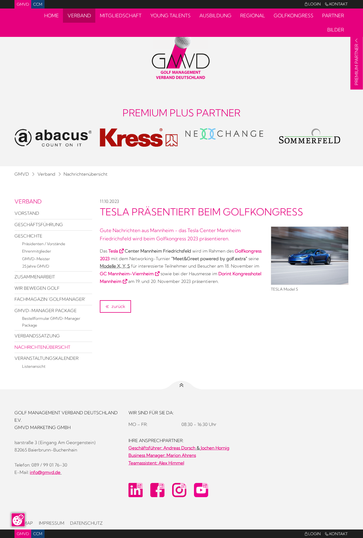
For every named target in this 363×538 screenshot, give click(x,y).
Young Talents (170, 15)
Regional (252, 15)
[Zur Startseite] (181, 56)
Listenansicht (33, 366)
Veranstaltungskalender (46, 358)
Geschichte (28, 236)
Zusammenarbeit (34, 276)
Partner (333, 15)
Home (51, 15)
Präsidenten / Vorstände (43, 243)
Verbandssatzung (37, 336)
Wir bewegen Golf (37, 288)
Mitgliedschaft (121, 15)
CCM (37, 4)
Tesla (113, 251)
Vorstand (26, 213)
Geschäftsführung (38, 224)
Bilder (335, 30)
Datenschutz (86, 523)
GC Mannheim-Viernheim (127, 273)
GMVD (23, 4)
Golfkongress (293, 15)
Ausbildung (215, 15)
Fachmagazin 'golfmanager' (49, 299)
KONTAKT (336, 4)
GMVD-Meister (36, 259)
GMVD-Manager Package (45, 310)
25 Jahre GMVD (35, 266)
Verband (79, 15)
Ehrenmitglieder (36, 251)
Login (313, 4)
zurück (117, 306)
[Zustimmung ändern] (18, 520)
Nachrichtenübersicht (85, 174)
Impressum (51, 523)
